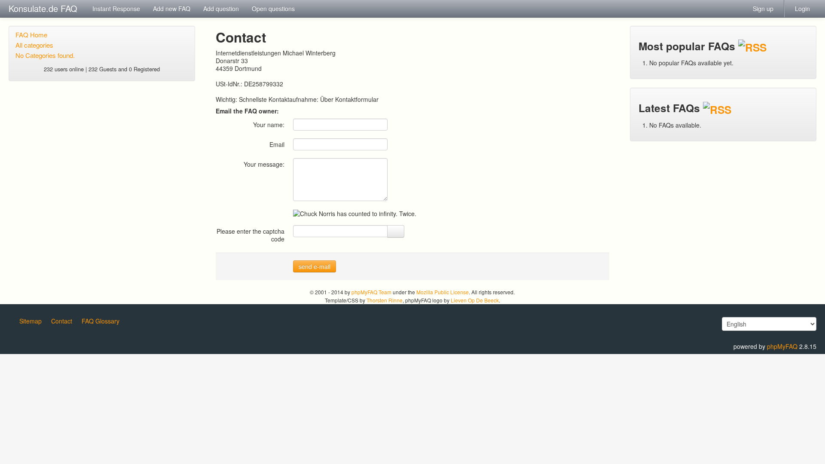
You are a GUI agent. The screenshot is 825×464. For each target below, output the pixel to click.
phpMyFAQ (782, 346)
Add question (221, 8)
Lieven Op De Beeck (475, 300)
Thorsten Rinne (385, 300)
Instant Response (116, 8)
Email (276, 144)
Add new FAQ (171, 8)
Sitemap (30, 321)
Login (802, 8)
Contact (61, 321)
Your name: (268, 124)
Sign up (763, 8)
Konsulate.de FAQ (43, 8)
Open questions (273, 8)
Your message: (264, 164)
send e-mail (314, 266)
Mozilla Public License (442, 292)
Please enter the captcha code (250, 235)
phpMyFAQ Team (371, 292)
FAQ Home (31, 34)
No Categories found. (45, 55)
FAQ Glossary (100, 321)
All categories (34, 44)
